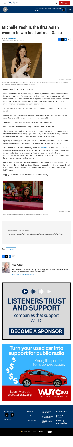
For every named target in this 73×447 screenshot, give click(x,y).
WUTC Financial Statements (46, 412)
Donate (65, 3)
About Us (30, 411)
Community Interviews (59, 416)
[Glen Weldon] (6, 267)
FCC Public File (31, 420)
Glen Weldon (12, 38)
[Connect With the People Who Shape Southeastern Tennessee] (36, 311)
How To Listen (31, 416)
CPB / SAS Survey (61, 411)
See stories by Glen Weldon (23, 275)
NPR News (11, 249)
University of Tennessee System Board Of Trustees (62, 422)
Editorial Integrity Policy (47, 421)
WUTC (9, 419)
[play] (5, 9)
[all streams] (70, 9)
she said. (44, 148)
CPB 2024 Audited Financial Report (47, 416)
